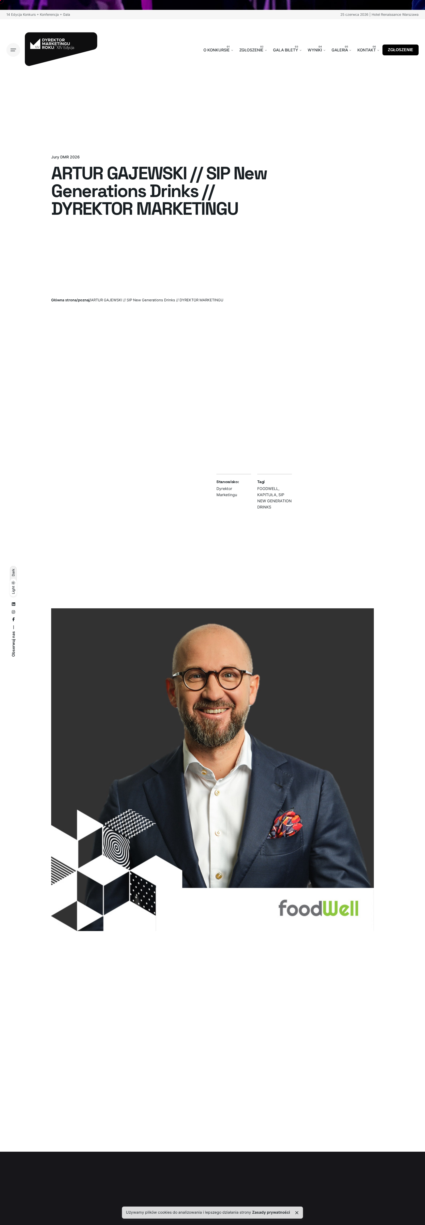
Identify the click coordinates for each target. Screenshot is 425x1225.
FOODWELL (267, 488)
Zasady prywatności (271, 1212)
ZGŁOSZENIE (400, 50)
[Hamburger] (13, 50)
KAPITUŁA (266, 494)
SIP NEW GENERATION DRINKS (274, 500)
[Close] (297, 1213)
